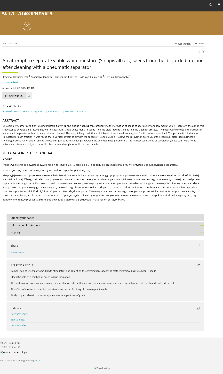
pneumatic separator (74, 111)
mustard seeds (10, 111)
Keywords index (19, 313)
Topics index (17, 319)
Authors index (18, 325)
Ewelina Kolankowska (117, 76)
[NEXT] (203, 53)
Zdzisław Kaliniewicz (91, 76)
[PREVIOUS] (199, 53)
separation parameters (46, 111)
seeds (26, 111)
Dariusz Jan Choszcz (66, 76)
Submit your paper (22, 218)
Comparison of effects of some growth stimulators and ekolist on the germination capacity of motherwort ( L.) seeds (83, 270)
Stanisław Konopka (41, 76)
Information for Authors (25, 225)
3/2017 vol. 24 (9, 43)
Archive (15, 233)
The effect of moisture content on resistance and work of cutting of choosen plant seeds (59, 289)
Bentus (38, 360)
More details (13, 82)
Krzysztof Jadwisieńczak (15, 76)
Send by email (17, 252)
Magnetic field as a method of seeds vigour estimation (40, 276)
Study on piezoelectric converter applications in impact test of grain (48, 295)
